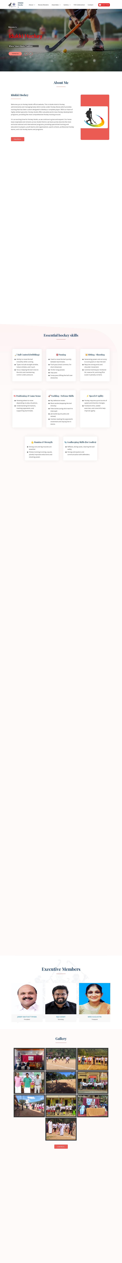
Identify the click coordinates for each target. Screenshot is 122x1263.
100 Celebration (79, 5)
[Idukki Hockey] (11, 5)
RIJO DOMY (60, 1017)
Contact (90, 5)
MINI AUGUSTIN (94, 1017)
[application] (34, 4)
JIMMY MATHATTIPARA (27, 1017)
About (31, 5)
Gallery (66, 5)
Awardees (55, 5)
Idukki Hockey (20, 5)
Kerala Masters (43, 5)
